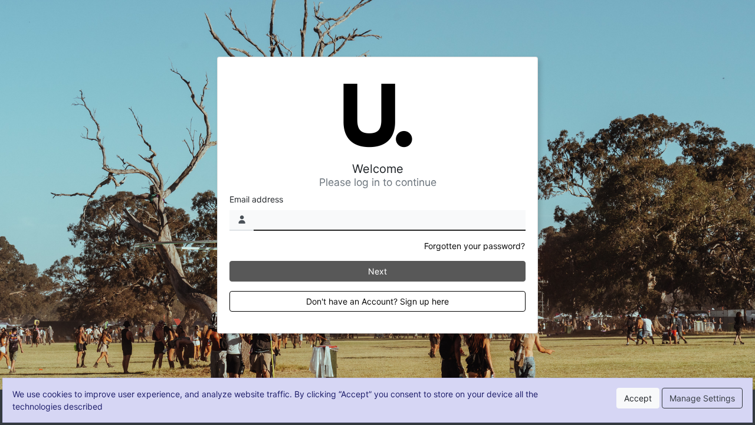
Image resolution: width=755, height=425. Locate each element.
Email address (256, 199)
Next (377, 271)
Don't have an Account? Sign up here (377, 301)
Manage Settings (702, 398)
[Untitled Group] (377, 115)
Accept (638, 398)
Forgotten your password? (474, 246)
